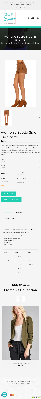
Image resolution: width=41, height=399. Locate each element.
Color (3, 165)
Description (7, 212)
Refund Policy (14, 4)
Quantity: (4, 173)
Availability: (21, 183)
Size (2, 159)
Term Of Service (26, 4)
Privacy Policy (30, 2)
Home (3, 43)
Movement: (4, 182)
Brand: (3, 179)
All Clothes (11, 43)
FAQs (5, 2)
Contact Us (21, 2)
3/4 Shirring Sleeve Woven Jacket (21, 363)
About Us (12, 2)
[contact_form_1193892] (4, 394)
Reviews (19, 212)
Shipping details (9, 218)
